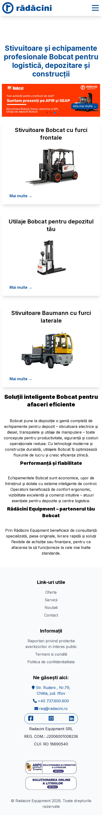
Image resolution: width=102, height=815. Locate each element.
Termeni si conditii (51, 654)
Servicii (51, 599)
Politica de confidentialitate (51, 661)
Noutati (51, 607)
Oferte (51, 592)
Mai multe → (20, 195)
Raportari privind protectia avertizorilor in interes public (51, 643)
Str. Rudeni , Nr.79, (52, 690)
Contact (51, 615)
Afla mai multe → (84, 106)
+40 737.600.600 (53, 701)
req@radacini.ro (53, 708)
